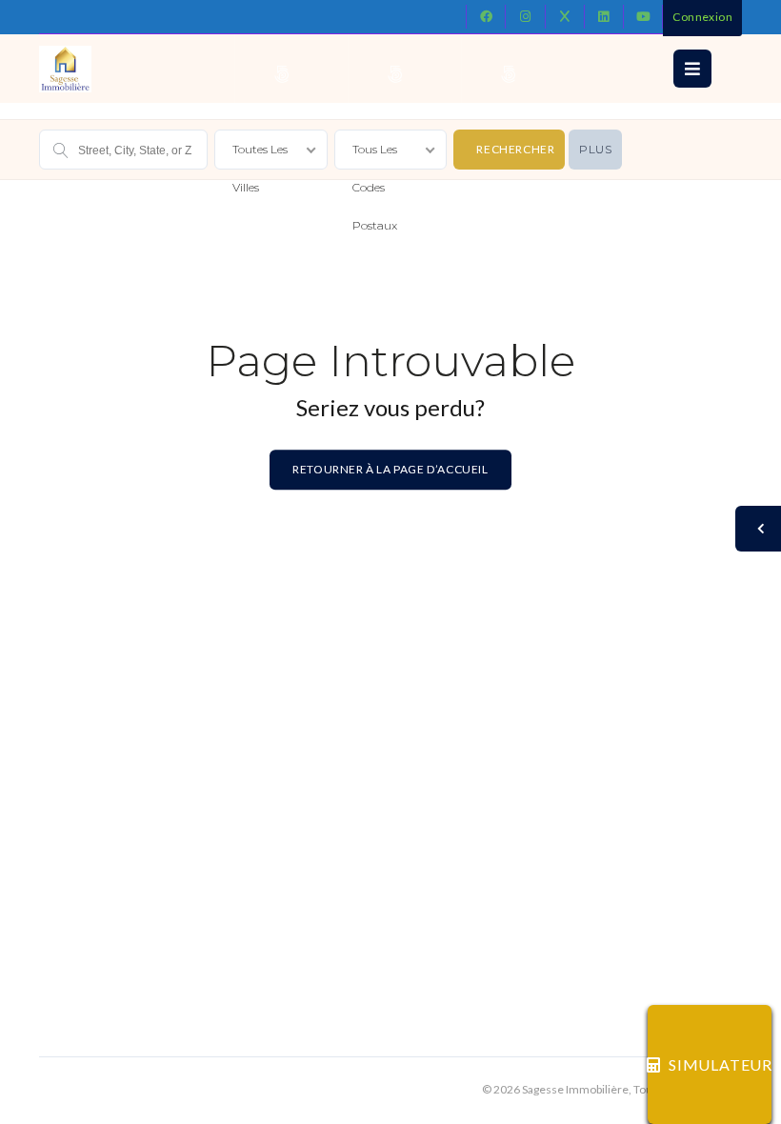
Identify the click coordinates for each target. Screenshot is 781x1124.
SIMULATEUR (720, 1064)
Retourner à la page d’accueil (390, 469)
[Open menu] (692, 69)
